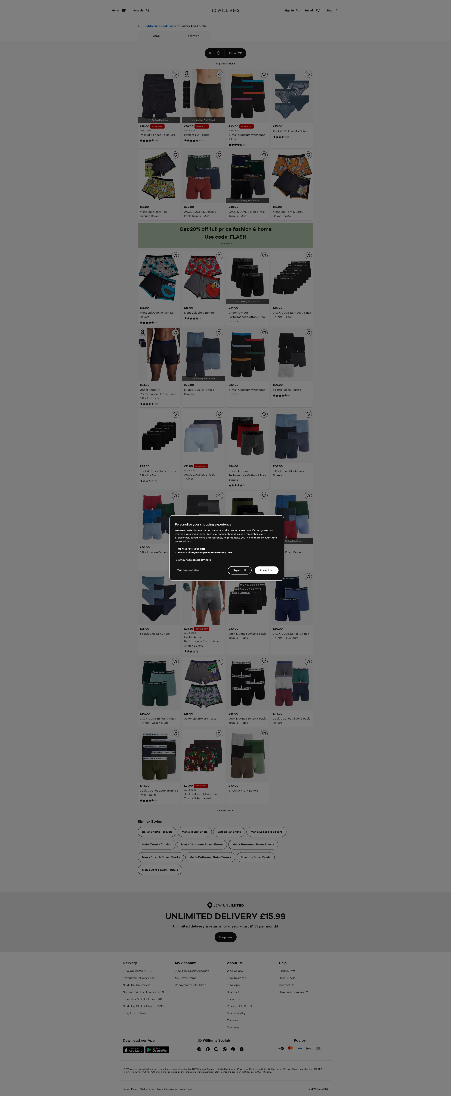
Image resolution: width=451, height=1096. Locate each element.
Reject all (239, 570)
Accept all (266, 570)
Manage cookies (188, 570)
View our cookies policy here (193, 559)
